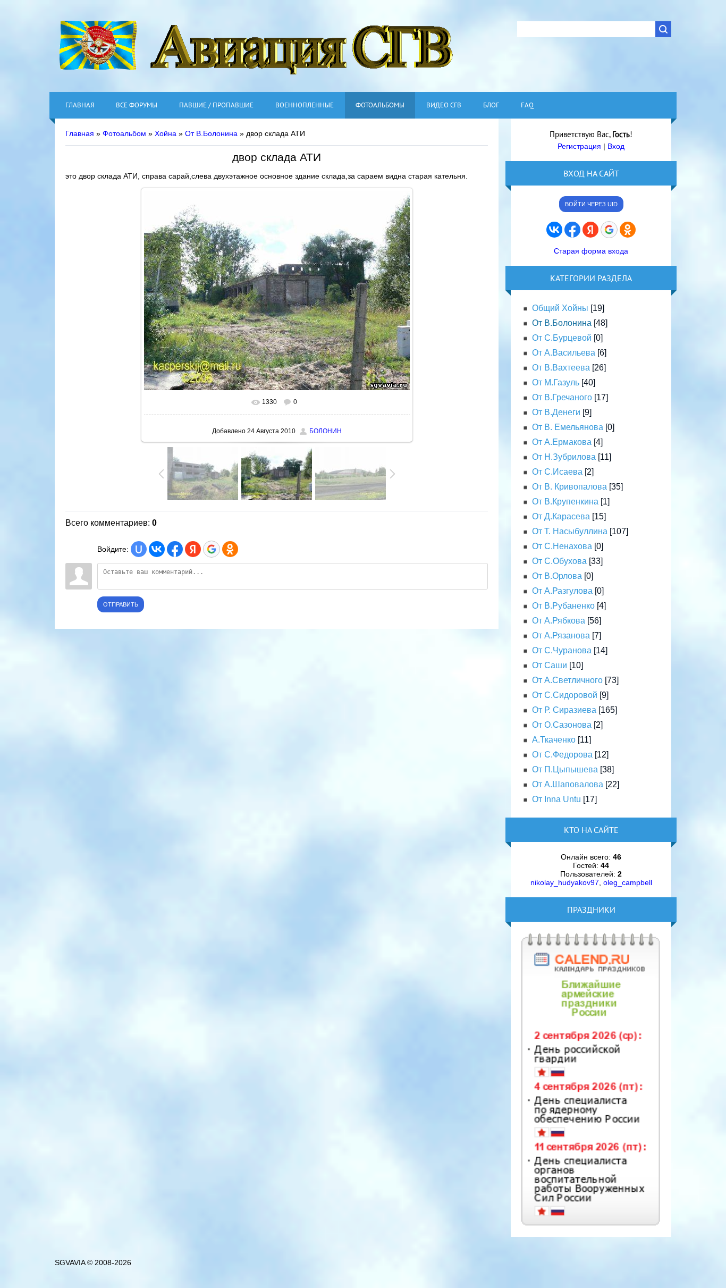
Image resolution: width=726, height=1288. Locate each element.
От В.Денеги (556, 412)
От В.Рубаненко (563, 605)
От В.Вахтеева (561, 367)
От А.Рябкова (558, 620)
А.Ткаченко (554, 739)
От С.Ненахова (562, 546)
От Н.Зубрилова (564, 456)
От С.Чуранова (562, 650)
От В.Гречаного (562, 397)
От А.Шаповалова (567, 784)
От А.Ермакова (562, 442)
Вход (615, 146)
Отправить (120, 604)
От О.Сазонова (562, 724)
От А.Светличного (567, 680)
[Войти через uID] (139, 549)
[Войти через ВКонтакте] (157, 549)
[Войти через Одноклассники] (230, 549)
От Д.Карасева (561, 516)
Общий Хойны (560, 308)
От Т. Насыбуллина (569, 531)
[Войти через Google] (211, 549)
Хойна (165, 133)
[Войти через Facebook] (175, 549)
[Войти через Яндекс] (193, 549)
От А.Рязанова (561, 635)
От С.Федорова (562, 754)
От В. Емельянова (567, 427)
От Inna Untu (556, 799)
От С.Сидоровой (564, 695)
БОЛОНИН (325, 431)
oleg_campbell (627, 882)
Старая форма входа (591, 251)
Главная (79, 133)
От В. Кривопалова (569, 486)
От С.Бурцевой (562, 337)
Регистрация (579, 146)
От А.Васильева (563, 352)
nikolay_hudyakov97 (564, 882)
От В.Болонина (211, 133)
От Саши (549, 665)
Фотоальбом (124, 133)
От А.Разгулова (562, 590)
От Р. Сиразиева (564, 709)
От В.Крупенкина (565, 501)
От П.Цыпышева (565, 769)
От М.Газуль (555, 382)
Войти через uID (591, 204)
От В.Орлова (557, 575)
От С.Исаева (557, 471)
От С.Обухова (559, 561)
